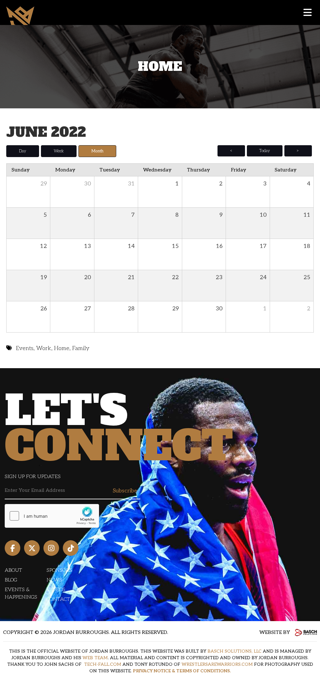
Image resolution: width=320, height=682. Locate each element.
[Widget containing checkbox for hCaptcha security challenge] (52, 516)
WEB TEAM (95, 657)
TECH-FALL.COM (102, 664)
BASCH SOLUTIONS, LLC (235, 651)
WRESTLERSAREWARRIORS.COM (217, 664)
